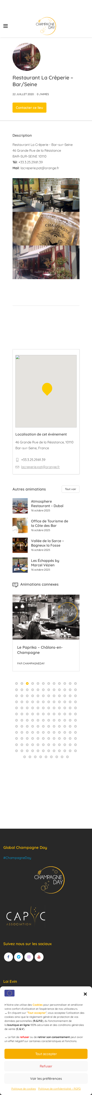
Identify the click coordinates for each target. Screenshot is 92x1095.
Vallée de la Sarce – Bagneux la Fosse (47, 543)
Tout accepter (46, 1054)
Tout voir (70, 489)
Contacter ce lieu (29, 107)
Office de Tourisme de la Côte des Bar (49, 523)
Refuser (46, 1066)
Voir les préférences (46, 1078)
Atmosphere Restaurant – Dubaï (47, 503)
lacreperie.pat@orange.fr (40, 168)
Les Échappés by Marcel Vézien (45, 562)
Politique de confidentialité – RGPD (59, 1088)
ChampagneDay (34, 663)
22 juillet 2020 (23, 94)
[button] (85, 994)
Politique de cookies (23, 1088)
